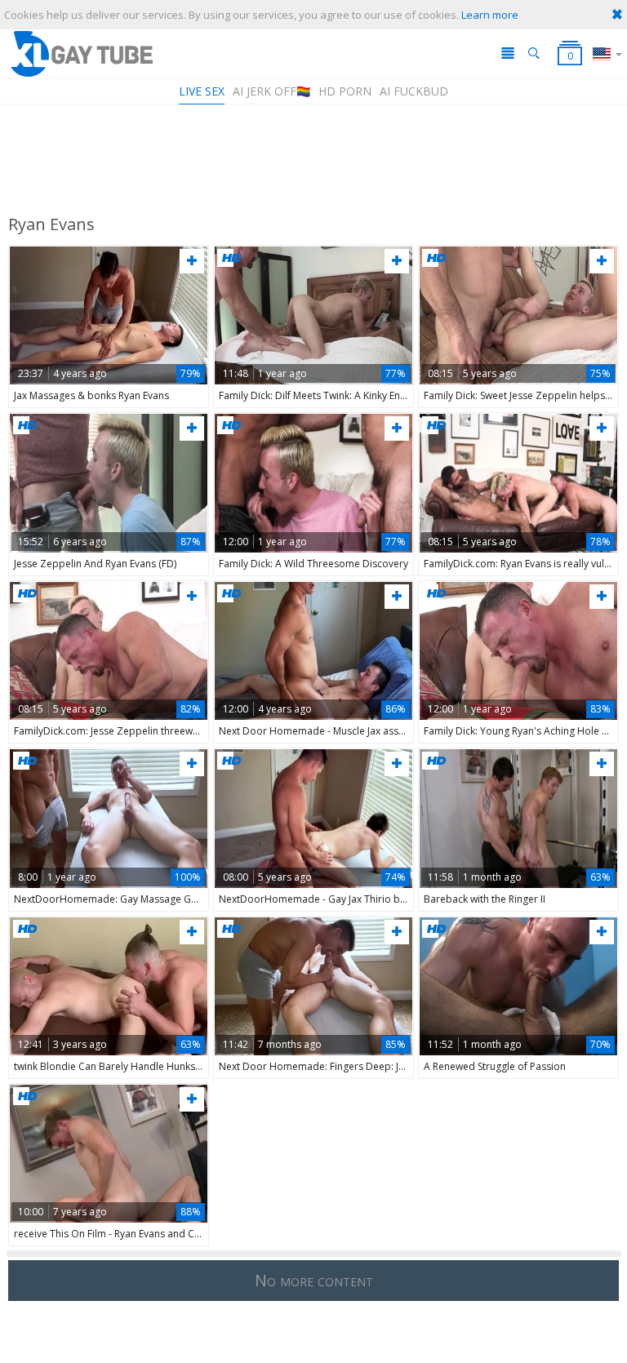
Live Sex (202, 91)
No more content (314, 1280)
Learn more (489, 14)
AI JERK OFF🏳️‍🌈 (271, 91)
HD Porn (344, 91)
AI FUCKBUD (414, 91)
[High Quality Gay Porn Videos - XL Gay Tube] (80, 53)
